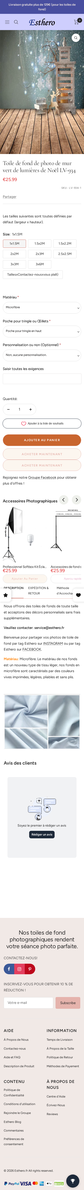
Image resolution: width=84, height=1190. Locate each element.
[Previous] (63, 499)
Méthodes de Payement (63, 1066)
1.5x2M (40, 244)
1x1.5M (14, 244)
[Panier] (76, 22)
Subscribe (68, 1003)
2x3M (40, 254)
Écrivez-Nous (56, 1105)
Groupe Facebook (42, 477)
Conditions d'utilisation (19, 1104)
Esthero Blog (12, 1122)
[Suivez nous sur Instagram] (19, 969)
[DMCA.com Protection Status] (59, 1183)
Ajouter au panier (25, 578)
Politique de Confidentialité (14, 1092)
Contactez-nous (15, 1048)
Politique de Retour (60, 1057)
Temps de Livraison (60, 1039)
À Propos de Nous (16, 1039)
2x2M (14, 254)
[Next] (76, 499)
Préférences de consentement (14, 1141)
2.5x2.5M (65, 254)
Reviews (52, 1114)
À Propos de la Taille (60, 1048)
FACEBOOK (31, 649)
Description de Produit (19, 1066)
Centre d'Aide (56, 1096)
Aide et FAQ (12, 1057)
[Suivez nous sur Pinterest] (30, 969)
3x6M (40, 264)
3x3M (14, 264)
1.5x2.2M (65, 244)
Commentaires (14, 1130)
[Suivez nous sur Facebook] (9, 969)
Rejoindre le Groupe (17, 1113)
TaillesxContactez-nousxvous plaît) (32, 275)
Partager (9, 197)
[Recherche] (16, 22)
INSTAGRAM (53, 643)
